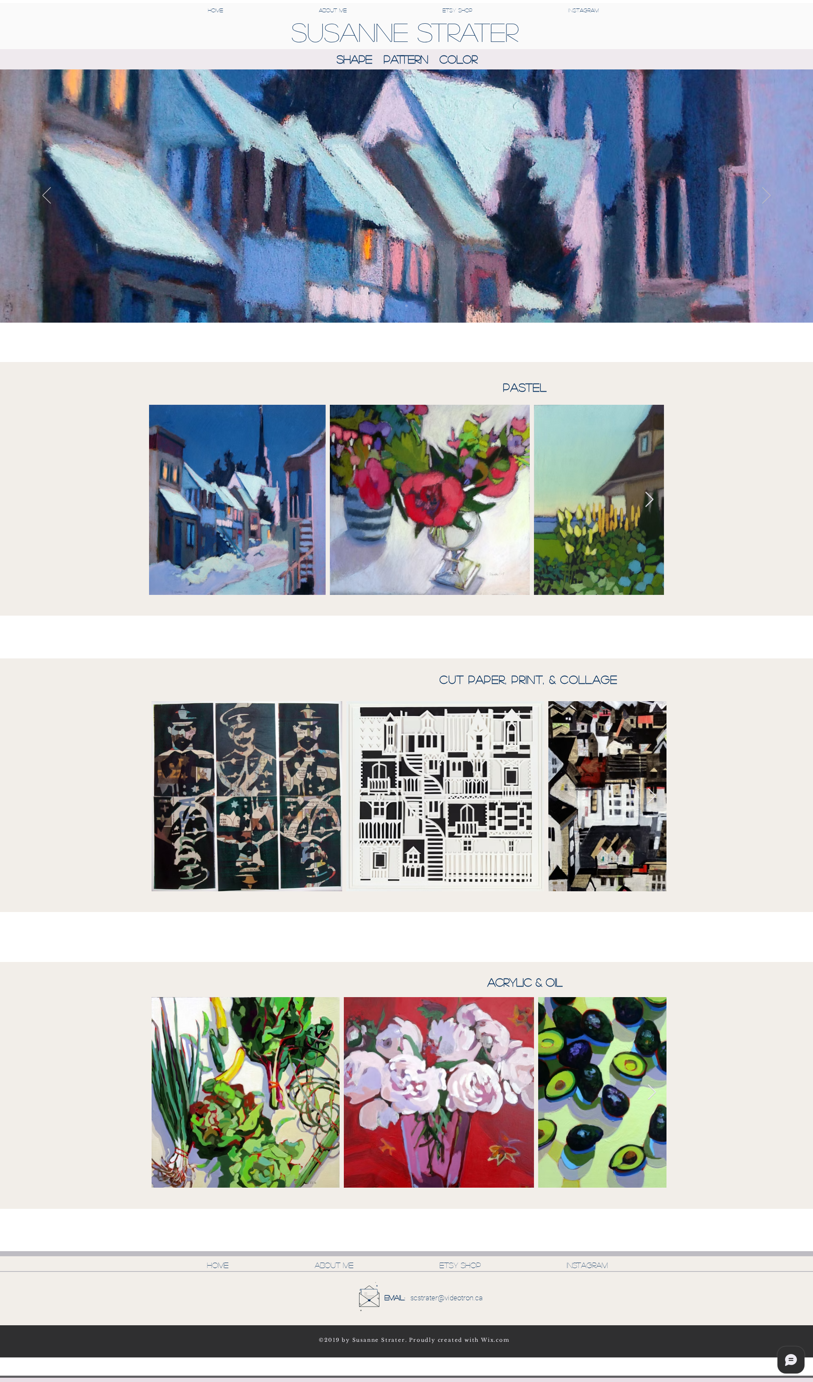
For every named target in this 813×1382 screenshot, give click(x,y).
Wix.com (495, 1340)
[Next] (766, 196)
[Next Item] (649, 500)
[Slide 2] (406, 305)
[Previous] (46, 196)
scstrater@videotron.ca (446, 1298)
